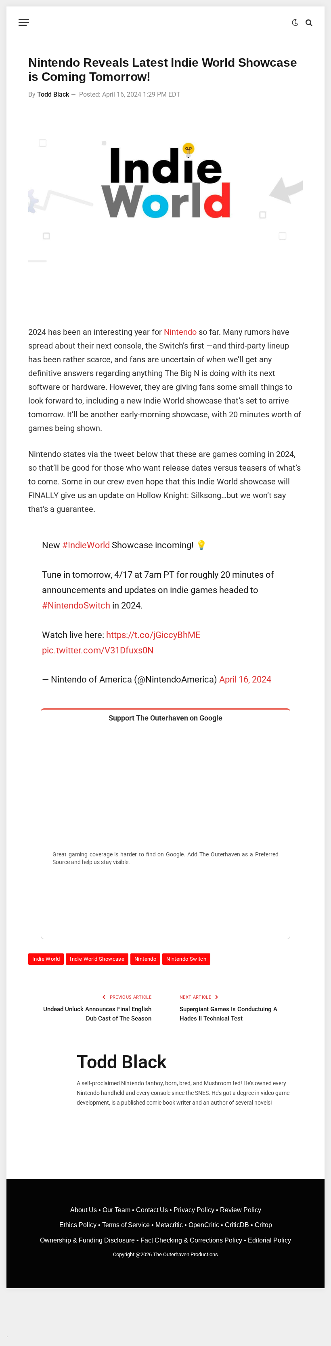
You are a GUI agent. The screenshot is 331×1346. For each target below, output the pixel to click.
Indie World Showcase (97, 959)
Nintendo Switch (186, 959)
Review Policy (240, 1210)
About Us (84, 1210)
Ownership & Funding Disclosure (88, 1240)
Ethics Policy (78, 1224)
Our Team (116, 1210)
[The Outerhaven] (165, 22)
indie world (46, 959)
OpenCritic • (207, 1224)
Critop (263, 1224)
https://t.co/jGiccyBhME (153, 635)
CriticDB (237, 1224)
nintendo (145, 959)
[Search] (308, 22)
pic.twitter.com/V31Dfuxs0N (98, 650)
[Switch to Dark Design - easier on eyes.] (295, 22)
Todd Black (53, 94)
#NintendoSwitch (76, 605)
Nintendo (180, 332)
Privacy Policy (194, 1210)
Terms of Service (126, 1224)
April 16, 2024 (245, 679)
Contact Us (152, 1210)
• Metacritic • (169, 1224)
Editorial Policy (269, 1240)
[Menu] (24, 22)
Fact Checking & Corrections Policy (191, 1240)
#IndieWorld (86, 545)
